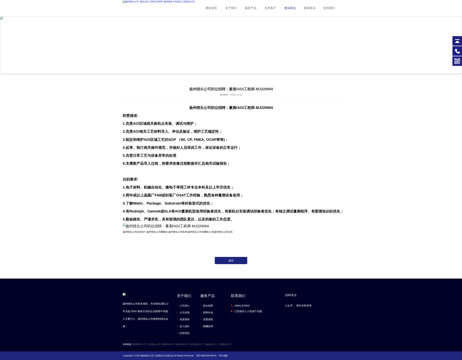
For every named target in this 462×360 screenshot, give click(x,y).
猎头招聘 (208, 305)
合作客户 (270, 8)
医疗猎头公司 (196, 344)
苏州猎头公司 (167, 344)
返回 (231, 260)
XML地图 (223, 355)
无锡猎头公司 (210, 344)
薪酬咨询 (208, 326)
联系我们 (329, 8)
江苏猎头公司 (153, 344)
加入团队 (185, 326)
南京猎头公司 (182, 344)
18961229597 (242, 305)
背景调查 (208, 319)
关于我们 (231, 8)
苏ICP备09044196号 (206, 355)
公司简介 (185, 305)
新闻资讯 (309, 8)
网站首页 (211, 8)
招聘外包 (208, 312)
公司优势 (185, 312)
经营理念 (185, 333)
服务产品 (250, 8)
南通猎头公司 (139, 344)
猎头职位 (290, 8)
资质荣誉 (185, 319)
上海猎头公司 (224, 344)
